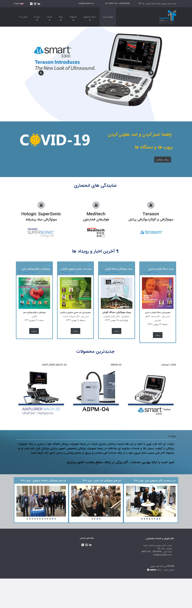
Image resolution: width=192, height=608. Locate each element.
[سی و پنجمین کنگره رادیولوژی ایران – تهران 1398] (151, 501)
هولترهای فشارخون (96, 220)
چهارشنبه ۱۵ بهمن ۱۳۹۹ (110, 272)
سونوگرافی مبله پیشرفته (41, 220)
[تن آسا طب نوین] (157, 16)
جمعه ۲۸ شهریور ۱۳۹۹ (27, 272)
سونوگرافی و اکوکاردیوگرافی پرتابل (150, 220)
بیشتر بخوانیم (162, 159)
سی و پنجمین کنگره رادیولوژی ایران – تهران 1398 (159, 518)
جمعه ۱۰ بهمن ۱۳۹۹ (67, 272)
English (17, 3)
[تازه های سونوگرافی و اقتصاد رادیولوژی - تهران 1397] (41, 501)
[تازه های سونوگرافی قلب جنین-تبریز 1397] (96, 501)
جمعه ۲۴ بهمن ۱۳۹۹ (150, 272)
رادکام (159, 569)
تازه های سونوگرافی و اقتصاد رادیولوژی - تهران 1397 (55, 518)
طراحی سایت (168, 569)
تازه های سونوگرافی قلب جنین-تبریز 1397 (99, 518)
